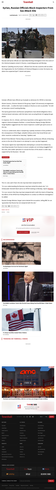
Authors (3, 440)
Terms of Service (5, 485)
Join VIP (51, 416)
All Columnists (40, 440)
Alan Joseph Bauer (41, 435)
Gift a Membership (41, 449)
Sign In (41, 416)
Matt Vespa (5, 305)
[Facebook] (30, 417)
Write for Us (22, 456)
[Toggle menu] (2, 2)
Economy (22, 433)
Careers (21, 452)
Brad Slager (40, 433)
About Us (21, 447)
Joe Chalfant (5, 268)
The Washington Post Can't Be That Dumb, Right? (15, 266)
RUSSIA (3, 212)
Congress (21, 428)
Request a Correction (24, 485)
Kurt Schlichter (6, 334)
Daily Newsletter (41, 452)
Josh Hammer (40, 438)
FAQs (46, 416)
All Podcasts (4, 459)
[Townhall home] (7, 417)
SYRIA (8, 212)
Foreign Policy (22, 435)
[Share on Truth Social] (33, 15)
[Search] (53, 2)
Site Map (31, 485)
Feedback (17, 485)
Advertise (21, 449)
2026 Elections (22, 425)
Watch (3, 433)
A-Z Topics (22, 422)
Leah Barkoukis (14, 15)
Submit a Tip (22, 454)
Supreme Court (23, 440)
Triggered (4, 449)
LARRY (3, 447)
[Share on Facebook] (36, 15)
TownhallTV (4, 438)
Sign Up (51, 481)
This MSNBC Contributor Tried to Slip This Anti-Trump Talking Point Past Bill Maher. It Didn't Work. (27, 303)
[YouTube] (33, 417)
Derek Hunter (40, 428)
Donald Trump (23, 430)
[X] (24, 417)
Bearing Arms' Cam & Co (6, 454)
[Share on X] (30, 15)
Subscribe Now (35, 232)
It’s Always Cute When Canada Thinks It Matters (15, 333)
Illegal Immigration (23, 438)
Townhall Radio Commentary (7, 456)
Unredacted (4, 452)
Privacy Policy (11, 485)
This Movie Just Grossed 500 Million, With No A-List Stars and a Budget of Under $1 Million (25, 399)
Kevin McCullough (41, 430)
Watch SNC (40, 454)
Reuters (50, 189)
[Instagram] (27, 417)
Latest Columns (5, 430)
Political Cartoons (5, 435)
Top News (3, 425)
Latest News (4, 428)
